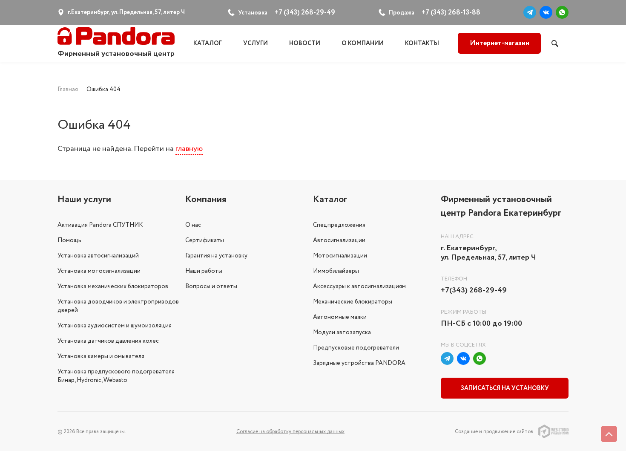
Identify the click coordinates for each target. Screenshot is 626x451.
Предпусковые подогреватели (356, 348)
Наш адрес (457, 237)
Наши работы (203, 271)
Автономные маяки (340, 317)
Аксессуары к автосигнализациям (359, 286)
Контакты (422, 43)
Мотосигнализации (340, 256)
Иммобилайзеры (336, 271)
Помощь (69, 240)
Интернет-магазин (499, 43)
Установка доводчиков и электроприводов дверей (118, 306)
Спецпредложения (339, 225)
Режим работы (463, 312)
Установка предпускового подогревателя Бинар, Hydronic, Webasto (116, 376)
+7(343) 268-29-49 (474, 290)
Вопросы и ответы (211, 286)
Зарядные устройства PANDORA (359, 363)
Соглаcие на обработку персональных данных (290, 431)
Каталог (207, 43)
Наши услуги (84, 199)
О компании (363, 43)
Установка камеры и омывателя (100, 356)
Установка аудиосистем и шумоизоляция (114, 325)
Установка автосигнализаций (98, 256)
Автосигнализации (339, 240)
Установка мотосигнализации (99, 271)
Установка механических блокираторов (112, 286)
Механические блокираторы (352, 302)
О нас (193, 225)
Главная (67, 89)
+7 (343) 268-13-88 (451, 12)
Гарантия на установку (216, 256)
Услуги (255, 43)
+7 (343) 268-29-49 (305, 12)
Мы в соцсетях (463, 345)
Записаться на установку (505, 388)
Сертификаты (204, 240)
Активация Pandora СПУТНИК (100, 225)
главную (189, 148)
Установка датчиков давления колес (108, 341)
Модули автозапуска (342, 332)
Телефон (454, 279)
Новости (304, 43)
